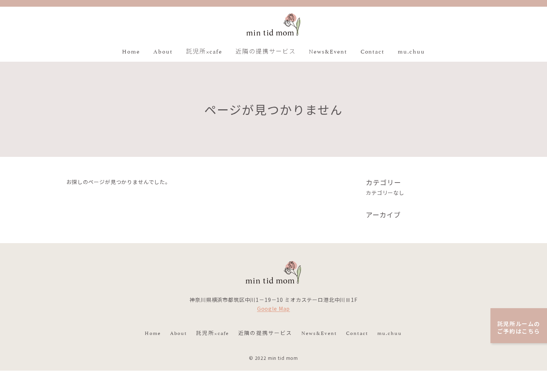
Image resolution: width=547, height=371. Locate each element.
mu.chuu (389, 332)
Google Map (273, 309)
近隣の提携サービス (265, 332)
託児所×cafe (212, 332)
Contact (357, 332)
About (178, 332)
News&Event (319, 332)
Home (152, 332)
